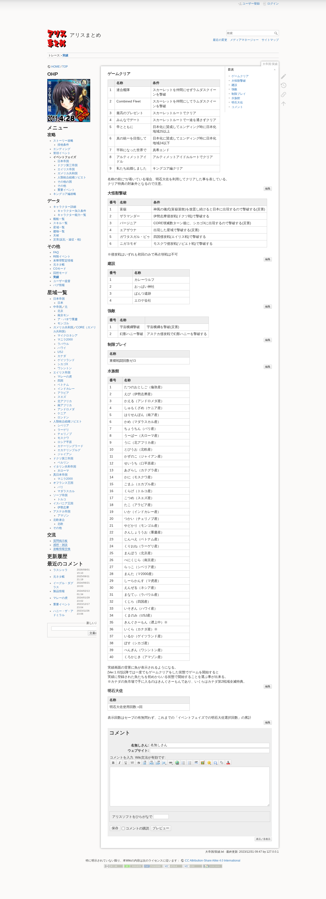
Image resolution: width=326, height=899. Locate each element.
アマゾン (63, 515)
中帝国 (57, 307)
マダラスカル (66, 491)
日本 (60, 302)
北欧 (60, 524)
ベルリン (63, 462)
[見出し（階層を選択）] (164, 762)
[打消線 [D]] (139, 762)
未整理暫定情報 (63, 260)
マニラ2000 (65, 339)
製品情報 (59, 591)
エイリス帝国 (66, 169)
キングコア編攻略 (64, 194)
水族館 (235, 98)
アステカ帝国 (61, 511)
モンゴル (63, 323)
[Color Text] (228, 762)
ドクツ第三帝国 (68, 165)
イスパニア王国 (63, 503)
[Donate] (133, 866)
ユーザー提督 (61, 281)
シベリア (63, 425)
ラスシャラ (60, 570)
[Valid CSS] (192, 866)
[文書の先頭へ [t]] (283, 103)
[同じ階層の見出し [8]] (145, 762)
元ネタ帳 (59, 264)
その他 (62, 185)
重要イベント (66, 190)
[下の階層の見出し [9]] (151, 762)
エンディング (61, 149)
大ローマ (63, 470)
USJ (60, 352)
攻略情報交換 (61, 549)
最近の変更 (220, 40)
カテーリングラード (70, 446)
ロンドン (63, 417)
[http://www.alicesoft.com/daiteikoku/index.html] (68, 100)
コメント (237, 107)
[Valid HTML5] (173, 866)
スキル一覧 (60, 223)
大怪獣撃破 (238, 80)
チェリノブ (65, 434)
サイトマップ (270, 40)
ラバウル (63, 344)
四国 (60, 380)
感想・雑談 (60, 545)
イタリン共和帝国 (64, 466)
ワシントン (65, 368)
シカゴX (63, 364)
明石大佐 (237, 102)
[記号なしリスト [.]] (190, 762)
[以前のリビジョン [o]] (283, 85)
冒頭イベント (61, 153)
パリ (60, 487)
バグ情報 (59, 285)
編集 (267, 188)
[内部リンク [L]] (171, 762)
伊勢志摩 (63, 507)
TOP (65, 66)
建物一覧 (59, 231)
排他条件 (63, 144)
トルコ (62, 499)
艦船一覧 (59, 219)
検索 (276, 33)
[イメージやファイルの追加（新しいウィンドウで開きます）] (203, 762)
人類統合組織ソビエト (72, 177)
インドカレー (66, 388)
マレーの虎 (65, 376)
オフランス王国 (63, 482)
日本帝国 (63, 161)
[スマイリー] (209, 762)
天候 (56, 235)
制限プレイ (238, 94)
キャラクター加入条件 (72, 211)
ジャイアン (65, 454)
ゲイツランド (66, 360)
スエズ (62, 397)
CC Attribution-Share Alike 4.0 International (212, 860)
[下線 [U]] (126, 762)
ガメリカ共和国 (68, 173)
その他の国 (65, 181)
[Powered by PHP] (153, 866)
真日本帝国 (60, 474)
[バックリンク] (283, 94)
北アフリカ (65, 401)
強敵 (234, 89)
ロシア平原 (65, 442)
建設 (234, 85)
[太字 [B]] (113, 762)
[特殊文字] (215, 762)
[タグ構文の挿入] (222, 762)
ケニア (62, 413)
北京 (60, 311)
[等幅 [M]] (132, 762)
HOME (55, 66)
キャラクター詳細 (64, 206)
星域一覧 (59, 227)
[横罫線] (196, 762)
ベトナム (63, 384)
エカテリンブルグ (69, 450)
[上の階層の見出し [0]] (158, 762)
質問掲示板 (60, 541)
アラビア (63, 392)
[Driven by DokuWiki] (212, 866)
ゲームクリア (240, 76)
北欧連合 (59, 519)
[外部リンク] (177, 762)
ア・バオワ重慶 (68, 319)
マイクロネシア (68, 335)
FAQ (56, 252)
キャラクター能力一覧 (72, 215)
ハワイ (62, 348)
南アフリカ (65, 405)
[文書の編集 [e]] (283, 76)
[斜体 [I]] (119, 762)
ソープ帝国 (60, 495)
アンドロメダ (66, 409)
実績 (65, 55)
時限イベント (61, 256)
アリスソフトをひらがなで (132, 816)
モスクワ (63, 438)
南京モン (63, 315)
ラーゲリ (63, 429)
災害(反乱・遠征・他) (67, 239)
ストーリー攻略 (63, 140)
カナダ (62, 356)
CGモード (59, 268)
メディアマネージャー (244, 40)
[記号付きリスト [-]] (183, 762)
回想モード (60, 273)
